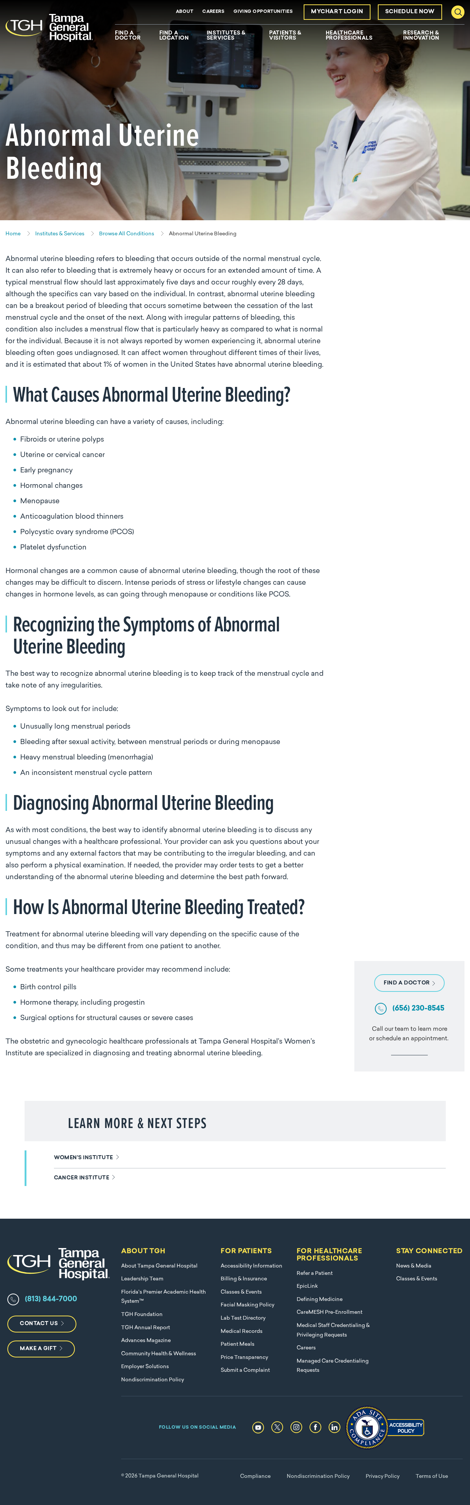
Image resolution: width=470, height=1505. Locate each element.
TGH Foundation (142, 1314)
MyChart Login (337, 12)
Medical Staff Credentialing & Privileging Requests (333, 1330)
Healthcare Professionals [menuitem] (349, 36)
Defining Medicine (320, 1299)
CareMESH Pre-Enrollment (329, 1312)
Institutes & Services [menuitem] (226, 36)
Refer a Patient (315, 1273)
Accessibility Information (251, 1266)
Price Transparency (244, 1357)
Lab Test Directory (243, 1318)
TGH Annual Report (145, 1328)
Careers (213, 12)
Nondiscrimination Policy (152, 1380)
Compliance (255, 1476)
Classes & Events (241, 1292)
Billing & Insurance (244, 1279)
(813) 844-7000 (51, 1299)
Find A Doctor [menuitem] (128, 36)
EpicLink (307, 1286)
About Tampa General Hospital (159, 1266)
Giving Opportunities (263, 12)
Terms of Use (432, 1476)
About (184, 12)
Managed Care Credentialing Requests (333, 1366)
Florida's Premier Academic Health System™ (163, 1297)
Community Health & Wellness (158, 1354)
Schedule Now (410, 12)
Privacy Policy (383, 1476)
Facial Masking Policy (247, 1305)
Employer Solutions (145, 1367)
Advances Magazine (146, 1340)
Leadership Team (142, 1279)
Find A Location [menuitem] (174, 36)
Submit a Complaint (245, 1370)
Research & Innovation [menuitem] (421, 36)
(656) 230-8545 (418, 1008)
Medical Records (242, 1331)
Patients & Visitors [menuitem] (285, 36)
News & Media (413, 1266)
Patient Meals (237, 1344)
